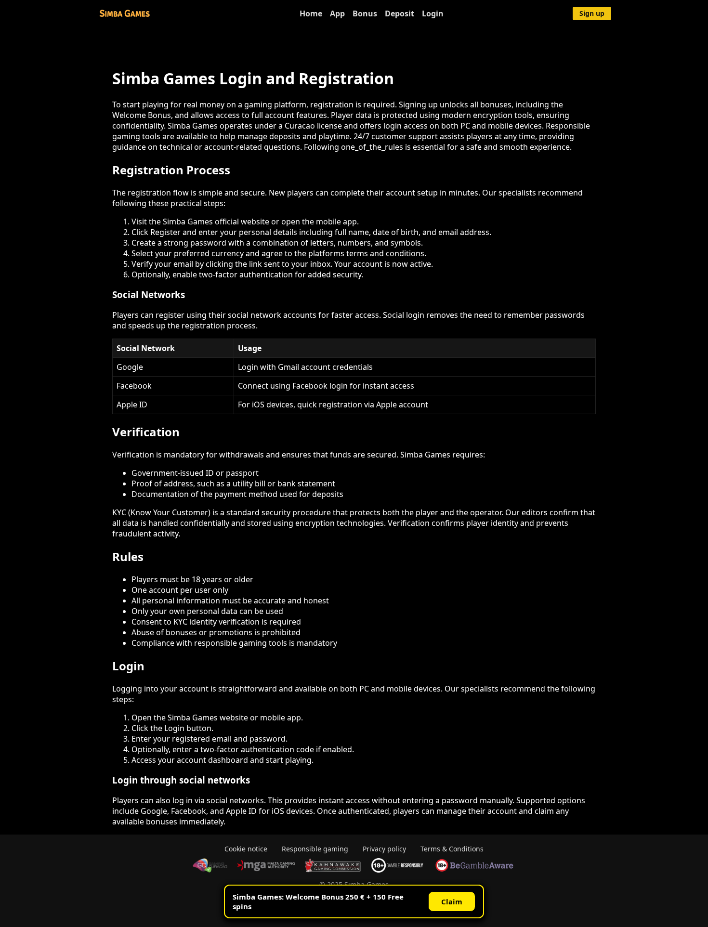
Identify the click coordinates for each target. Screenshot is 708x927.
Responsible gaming (315, 848)
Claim (451, 901)
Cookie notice (245, 848)
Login (433, 13)
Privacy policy (384, 848)
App (337, 13)
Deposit (399, 13)
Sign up (591, 13)
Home (311, 13)
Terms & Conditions (452, 848)
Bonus (365, 13)
